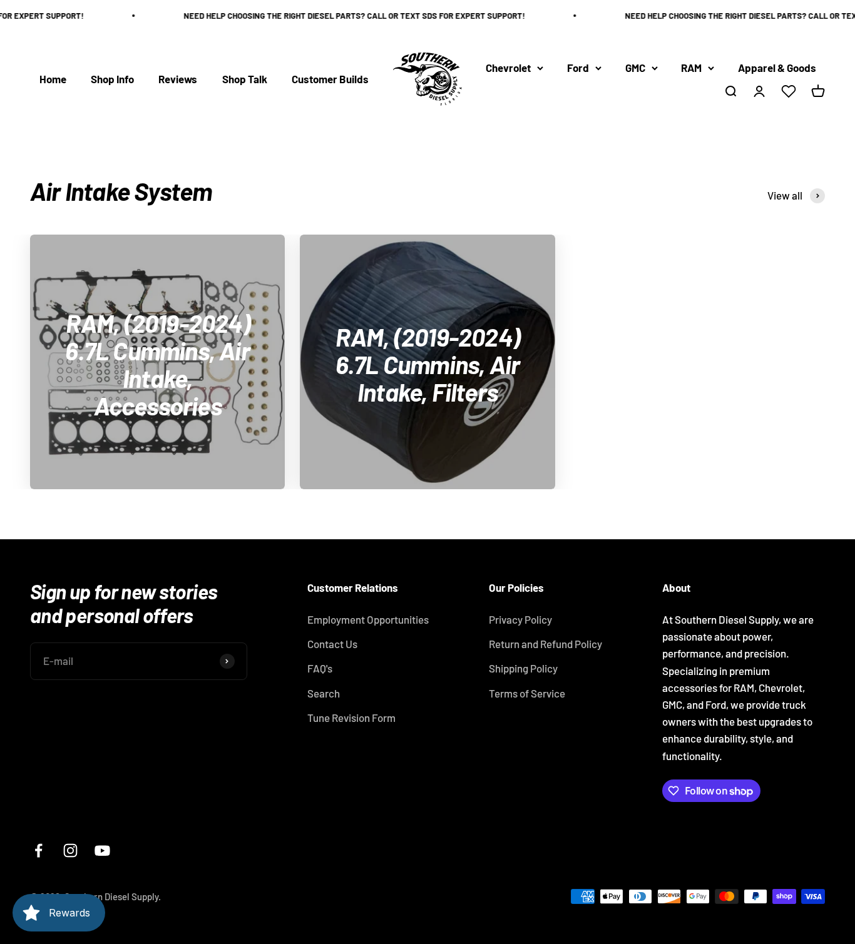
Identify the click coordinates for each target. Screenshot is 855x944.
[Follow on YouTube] (102, 850)
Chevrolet (508, 67)
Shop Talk (244, 79)
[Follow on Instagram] (70, 850)
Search (323, 693)
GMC (635, 67)
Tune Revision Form (351, 717)
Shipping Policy (523, 668)
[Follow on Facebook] (38, 850)
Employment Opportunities (368, 619)
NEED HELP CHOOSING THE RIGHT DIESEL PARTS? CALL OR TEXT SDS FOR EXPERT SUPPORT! (345, 16)
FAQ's (319, 668)
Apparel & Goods (777, 67)
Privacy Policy (520, 619)
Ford (578, 67)
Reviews (177, 79)
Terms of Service (527, 693)
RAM (691, 67)
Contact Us (332, 643)
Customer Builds (330, 79)
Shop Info (112, 79)
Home (52, 79)
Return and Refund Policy (545, 643)
